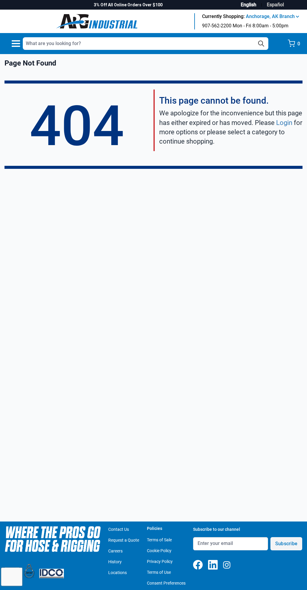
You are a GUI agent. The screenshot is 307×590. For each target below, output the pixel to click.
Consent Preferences (166, 583)
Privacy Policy (160, 561)
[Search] (261, 43)
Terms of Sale (159, 539)
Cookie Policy (159, 550)
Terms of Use (159, 572)
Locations (117, 572)
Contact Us (118, 529)
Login (284, 122)
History (115, 561)
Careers (115, 551)
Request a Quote (123, 540)
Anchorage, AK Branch (271, 16)
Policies (154, 528)
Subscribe (286, 543)
